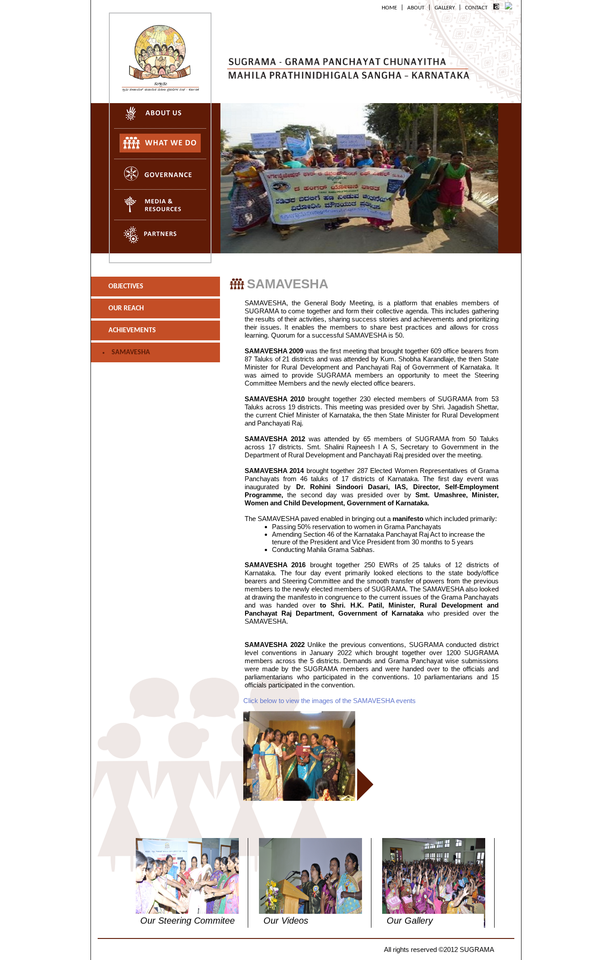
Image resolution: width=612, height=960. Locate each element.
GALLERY (445, 8)
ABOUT (415, 8)
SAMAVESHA (131, 352)
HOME (389, 8)
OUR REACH (126, 308)
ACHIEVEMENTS (132, 330)
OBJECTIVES (125, 286)
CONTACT (476, 8)
